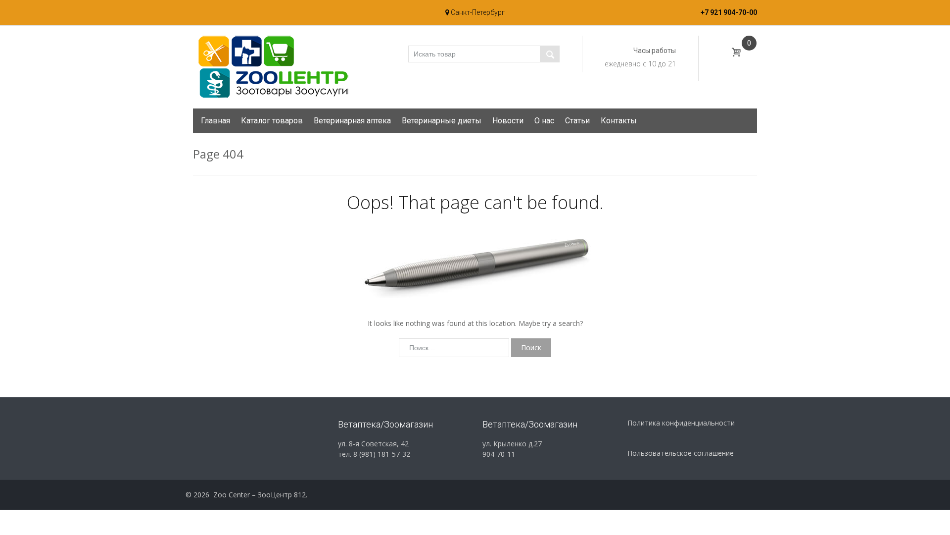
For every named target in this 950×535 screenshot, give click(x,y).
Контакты (619, 120)
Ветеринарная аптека (352, 120)
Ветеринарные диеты (441, 120)
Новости (507, 120)
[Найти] (550, 54)
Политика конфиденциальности (681, 423)
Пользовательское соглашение (680, 453)
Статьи (577, 120)
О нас (544, 120)
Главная (215, 120)
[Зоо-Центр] (272, 66)
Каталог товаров (272, 120)
